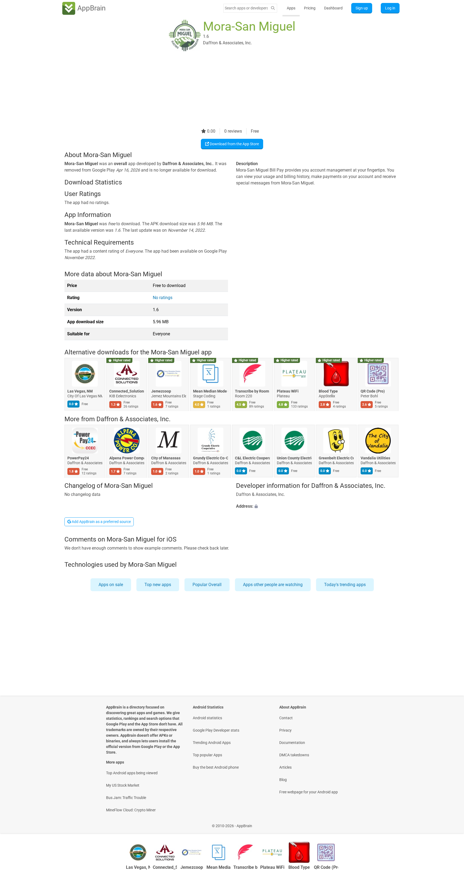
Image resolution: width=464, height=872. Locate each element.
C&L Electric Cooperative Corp (252, 458)
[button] (318, 506)
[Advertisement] (225, 90)
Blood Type (328, 391)
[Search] (273, 8)
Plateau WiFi (288, 391)
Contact (286, 718)
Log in (390, 8)
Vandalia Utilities (375, 458)
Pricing (310, 8)
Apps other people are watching (273, 584)
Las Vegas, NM (80, 391)
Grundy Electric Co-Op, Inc (210, 458)
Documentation (292, 742)
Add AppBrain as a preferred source (101, 521)
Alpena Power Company (126, 458)
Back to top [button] (450, 823)
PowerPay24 (78, 458)
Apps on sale (111, 584)
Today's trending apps (345, 584)
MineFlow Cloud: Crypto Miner (131, 810)
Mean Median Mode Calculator (210, 391)
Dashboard (333, 8)
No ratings (162, 297)
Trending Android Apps (212, 742)
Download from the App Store (234, 144)
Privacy (285, 730)
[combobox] (246, 8)
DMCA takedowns (294, 755)
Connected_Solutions (126, 391)
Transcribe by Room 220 (252, 391)
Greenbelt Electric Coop (336, 458)
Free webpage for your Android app (308, 792)
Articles (285, 767)
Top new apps (157, 584)
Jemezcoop (161, 391)
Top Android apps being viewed (132, 773)
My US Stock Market (122, 785)
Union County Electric (294, 458)
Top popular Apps (207, 755)
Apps (291, 8)
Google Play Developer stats (216, 730)
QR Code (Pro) (373, 391)
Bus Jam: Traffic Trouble (126, 797)
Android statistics (207, 718)
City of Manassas (165, 458)
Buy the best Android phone (216, 767)
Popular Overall (207, 584)
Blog (283, 779)
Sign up (362, 8)
